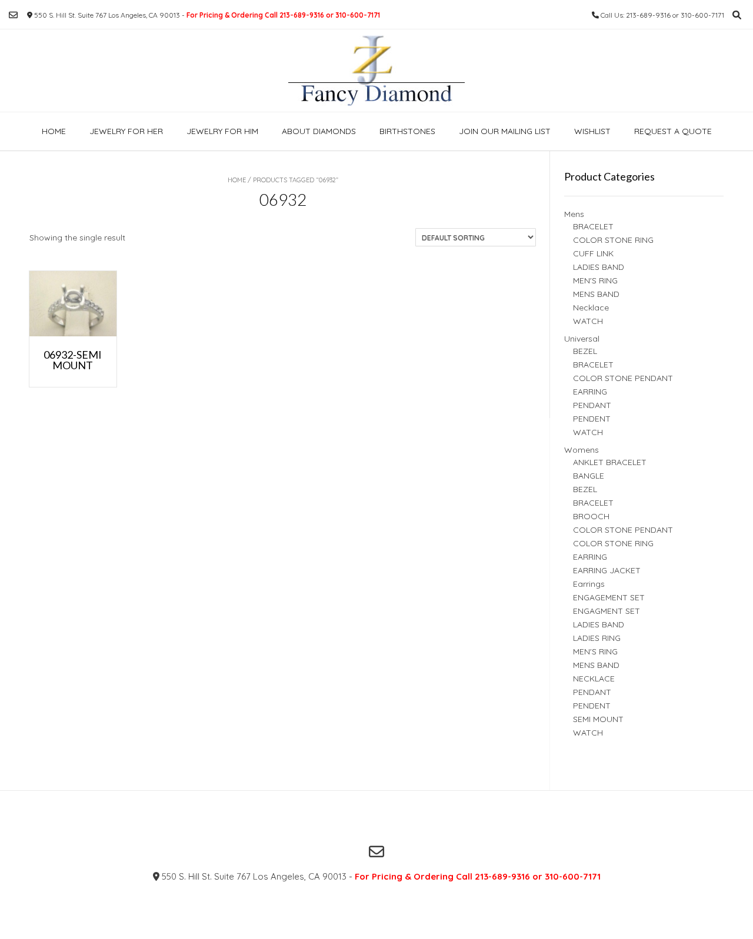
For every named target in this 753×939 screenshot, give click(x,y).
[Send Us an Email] (13, 15)
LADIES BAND (598, 267)
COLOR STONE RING (613, 240)
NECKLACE (594, 678)
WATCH (588, 321)
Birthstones (407, 131)
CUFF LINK (593, 253)
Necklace (591, 307)
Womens (581, 450)
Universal (581, 338)
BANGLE (588, 475)
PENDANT (592, 405)
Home (54, 131)
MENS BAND (596, 294)
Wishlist (592, 131)
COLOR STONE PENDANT (623, 378)
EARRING (590, 391)
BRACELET (593, 226)
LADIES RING (597, 638)
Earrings (589, 584)
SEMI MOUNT (598, 719)
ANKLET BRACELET (610, 462)
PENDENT (592, 418)
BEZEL (585, 351)
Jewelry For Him (222, 131)
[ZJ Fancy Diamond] (376, 70)
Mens (574, 214)
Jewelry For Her (126, 131)
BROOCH (591, 516)
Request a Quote (673, 131)
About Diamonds (319, 131)
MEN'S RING (595, 280)
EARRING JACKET (607, 570)
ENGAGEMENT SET (609, 597)
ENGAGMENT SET (606, 611)
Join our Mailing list (505, 131)
